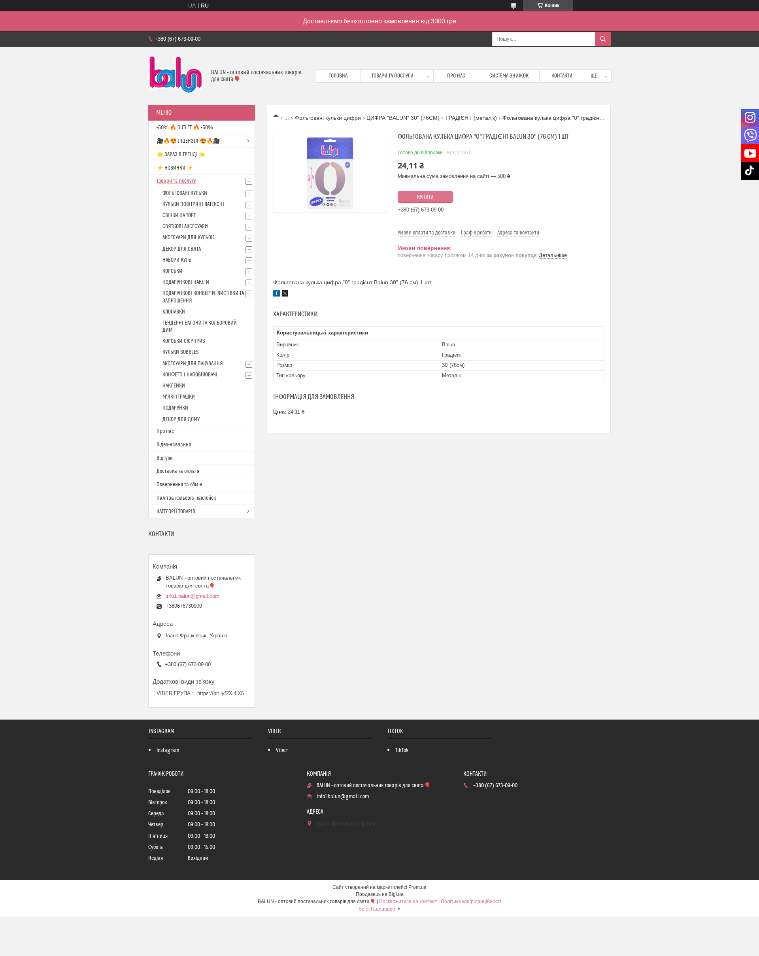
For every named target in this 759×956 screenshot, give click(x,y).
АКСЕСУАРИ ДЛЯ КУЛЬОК (188, 237)
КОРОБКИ (172, 271)
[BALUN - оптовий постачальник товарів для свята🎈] (176, 76)
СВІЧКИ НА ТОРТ (179, 215)
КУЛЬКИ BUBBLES (180, 352)
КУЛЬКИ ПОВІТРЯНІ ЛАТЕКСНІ (193, 204)
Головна (338, 76)
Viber (281, 750)
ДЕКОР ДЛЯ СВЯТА (181, 249)
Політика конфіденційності (471, 901)
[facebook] (276, 294)
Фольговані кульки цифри (328, 118)
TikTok (402, 750)
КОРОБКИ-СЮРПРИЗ (183, 341)
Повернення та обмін (179, 485)
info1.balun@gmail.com (192, 596)
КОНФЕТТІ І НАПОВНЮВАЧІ (189, 375)
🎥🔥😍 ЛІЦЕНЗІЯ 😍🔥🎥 (188, 141)
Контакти (561, 76)
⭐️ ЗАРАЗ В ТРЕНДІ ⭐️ (181, 154)
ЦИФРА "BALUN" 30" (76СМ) (403, 118)
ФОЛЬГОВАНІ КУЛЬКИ (184, 193)
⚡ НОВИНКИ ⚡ (175, 168)
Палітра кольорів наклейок (186, 498)
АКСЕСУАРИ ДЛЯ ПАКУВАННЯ (192, 364)
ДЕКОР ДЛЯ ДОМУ (181, 419)
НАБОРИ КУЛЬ (176, 260)
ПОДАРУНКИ (175, 408)
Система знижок (509, 76)
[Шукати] (603, 39)
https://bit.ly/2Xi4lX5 (220, 693)
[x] (285, 294)
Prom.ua (417, 887)
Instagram (168, 750)
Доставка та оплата (178, 471)
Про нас (456, 76)
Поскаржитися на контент (408, 901)
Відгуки (165, 458)
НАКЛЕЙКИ (173, 386)
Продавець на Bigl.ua (380, 894)
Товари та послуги (392, 76)
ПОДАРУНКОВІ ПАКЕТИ (185, 282)
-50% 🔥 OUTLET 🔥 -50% (185, 128)
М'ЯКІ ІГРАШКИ (178, 397)
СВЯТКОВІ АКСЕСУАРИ (185, 226)
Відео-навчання (174, 445)
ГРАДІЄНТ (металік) (471, 118)
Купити (425, 197)
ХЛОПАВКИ (173, 312)
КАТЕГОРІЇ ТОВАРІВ (176, 511)
